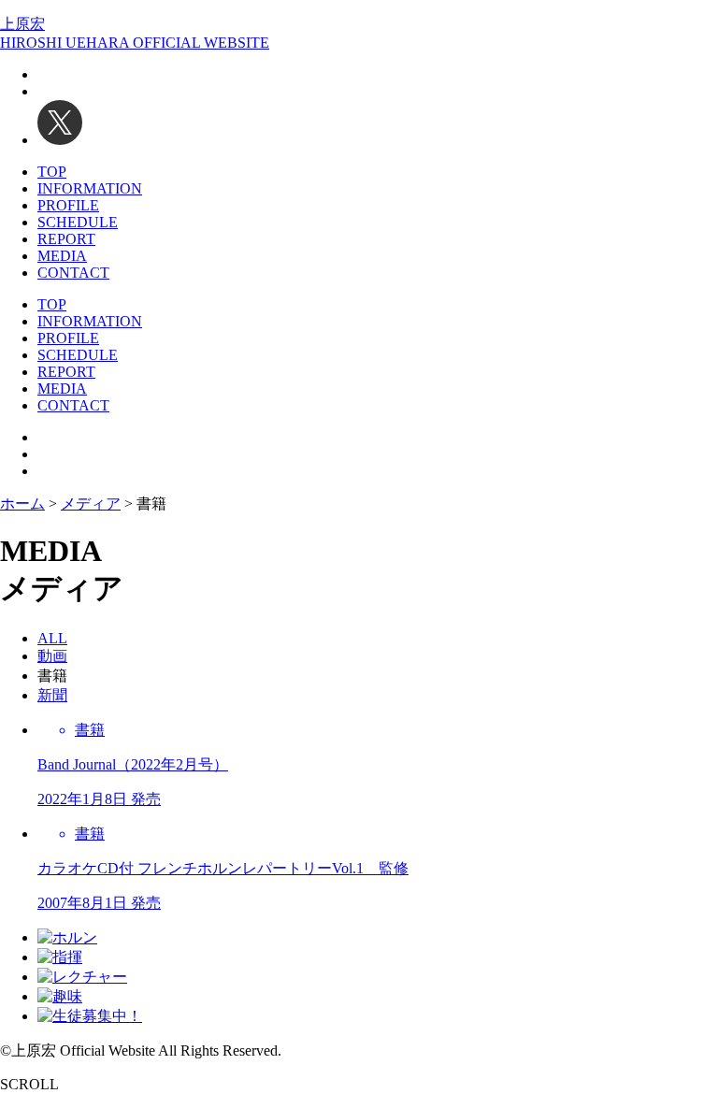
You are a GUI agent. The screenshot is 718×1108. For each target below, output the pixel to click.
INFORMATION (89, 188)
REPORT (66, 239)
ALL (52, 638)
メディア (91, 503)
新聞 (52, 695)
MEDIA (62, 256)
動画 (52, 656)
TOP (51, 172)
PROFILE (68, 205)
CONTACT (73, 273)
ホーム (22, 503)
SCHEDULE (77, 222)
